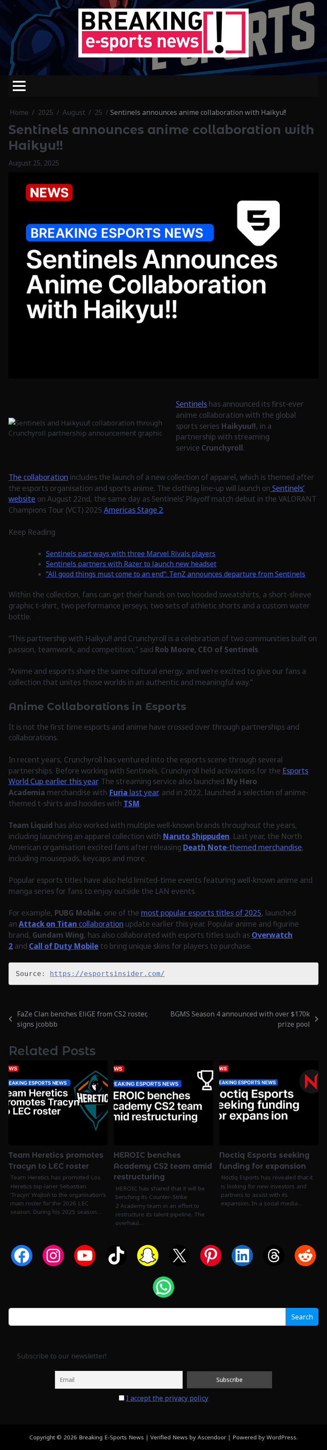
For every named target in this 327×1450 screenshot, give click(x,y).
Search (302, 1317)
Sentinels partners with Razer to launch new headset (131, 563)
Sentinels (191, 404)
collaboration (71, 924)
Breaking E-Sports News (111, 1437)
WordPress (281, 1437)
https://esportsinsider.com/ (107, 974)
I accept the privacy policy (167, 1398)
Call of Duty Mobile (63, 946)
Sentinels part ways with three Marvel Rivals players (130, 553)
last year (133, 792)
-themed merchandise (242, 847)
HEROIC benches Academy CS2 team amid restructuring (163, 1166)
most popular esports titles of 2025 (201, 913)
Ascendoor (212, 1437)
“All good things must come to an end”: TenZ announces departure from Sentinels (175, 574)
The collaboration (38, 477)
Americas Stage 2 (133, 510)
